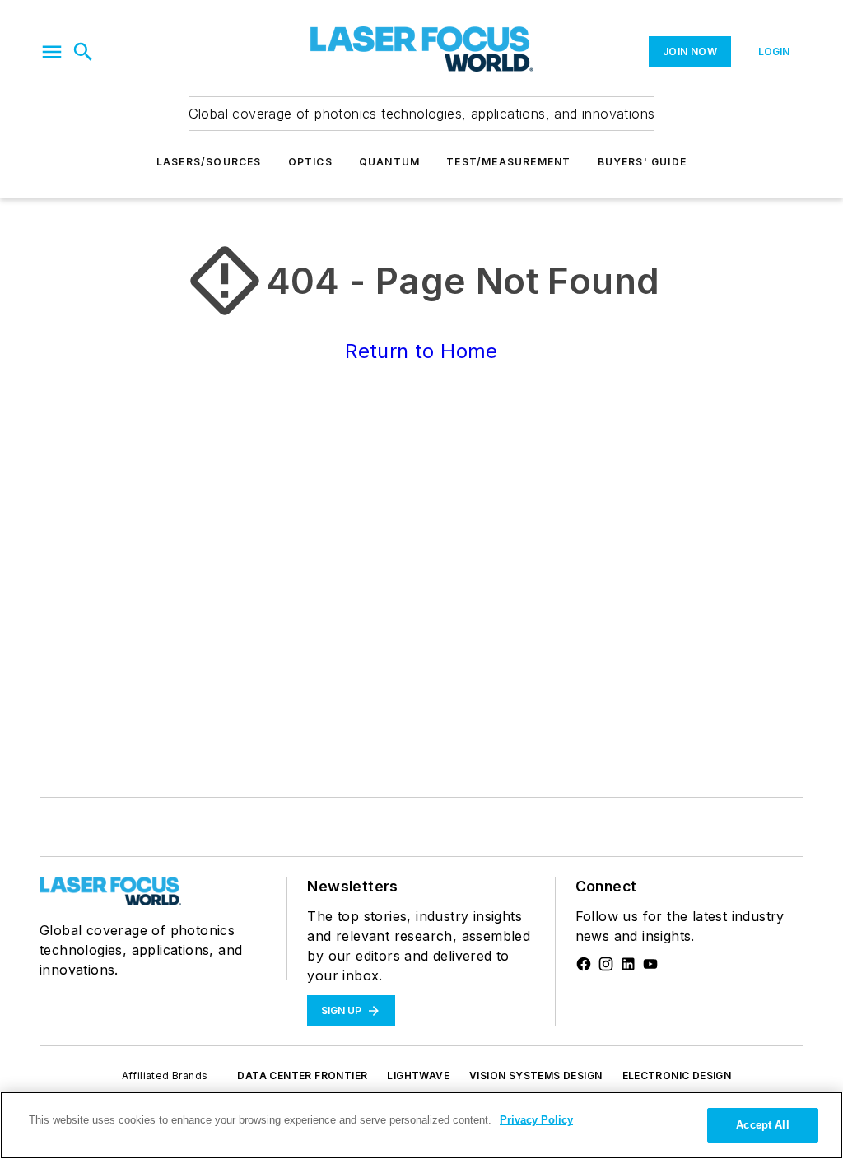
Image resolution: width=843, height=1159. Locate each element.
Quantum (389, 162)
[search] (83, 52)
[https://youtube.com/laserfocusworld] (650, 964)
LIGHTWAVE (418, 1075)
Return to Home (421, 351)
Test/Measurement (508, 162)
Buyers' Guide (642, 162)
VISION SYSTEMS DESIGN (535, 1075)
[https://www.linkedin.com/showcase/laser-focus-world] (628, 964)
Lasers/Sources (209, 162)
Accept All (762, 1125)
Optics (310, 162)
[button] (52, 52)
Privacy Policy (536, 1120)
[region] (421, 1125)
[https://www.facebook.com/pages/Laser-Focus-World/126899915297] (583, 964)
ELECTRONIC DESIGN (677, 1075)
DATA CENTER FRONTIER (302, 1075)
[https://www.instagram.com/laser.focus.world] (606, 964)
